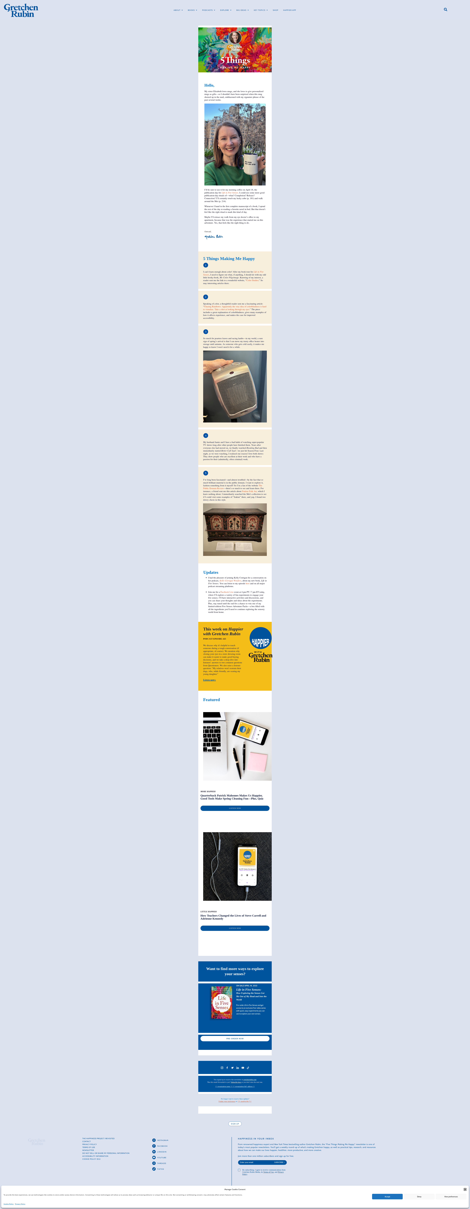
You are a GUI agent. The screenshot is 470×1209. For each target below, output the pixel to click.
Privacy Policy (20, 1204)
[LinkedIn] (154, 1151)
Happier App (289, 10)
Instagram (162, 1140)
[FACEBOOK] (154, 1146)
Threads (161, 1163)
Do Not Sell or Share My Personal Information (105, 1153)
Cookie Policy (9, 1204)
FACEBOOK (162, 1146)
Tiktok (160, 1169)
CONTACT (86, 1141)
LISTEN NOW (235, 808)
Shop (275, 10)
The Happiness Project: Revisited (98, 1138)
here (248, 583)
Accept (387, 1197)
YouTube (161, 1157)
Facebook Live (226, 591)
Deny (419, 1197)
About (177, 10)
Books (191, 10)
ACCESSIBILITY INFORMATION (95, 1156)
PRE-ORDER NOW (235, 1038)
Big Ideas (241, 10)
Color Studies (252, 280)
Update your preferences (227, 1101)
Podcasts (207, 10)
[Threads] (154, 1163)
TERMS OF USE (88, 1147)
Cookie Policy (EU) (91, 1159)
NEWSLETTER (88, 1150)
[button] (465, 1189)
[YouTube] (154, 1157)
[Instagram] (154, 1140)
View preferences (451, 1197)
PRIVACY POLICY (89, 1144)
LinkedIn (162, 1152)
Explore (224, 10)
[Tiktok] (154, 1169)
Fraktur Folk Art (249, 491)
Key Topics (259, 10)
